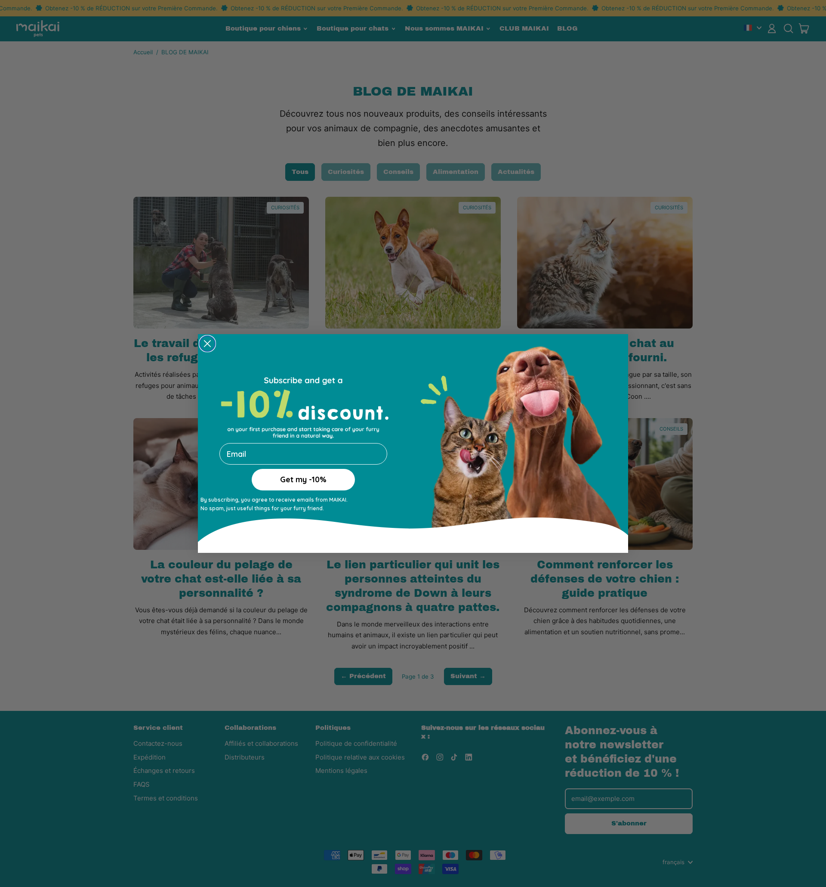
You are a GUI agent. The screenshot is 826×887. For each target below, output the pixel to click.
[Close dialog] (207, 345)
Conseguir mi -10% (303, 489)
